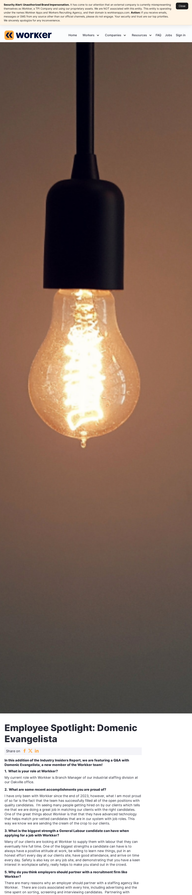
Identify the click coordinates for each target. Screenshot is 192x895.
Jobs (168, 35)
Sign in (181, 35)
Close (182, 6)
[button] (90, 35)
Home (72, 35)
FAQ (158, 35)
